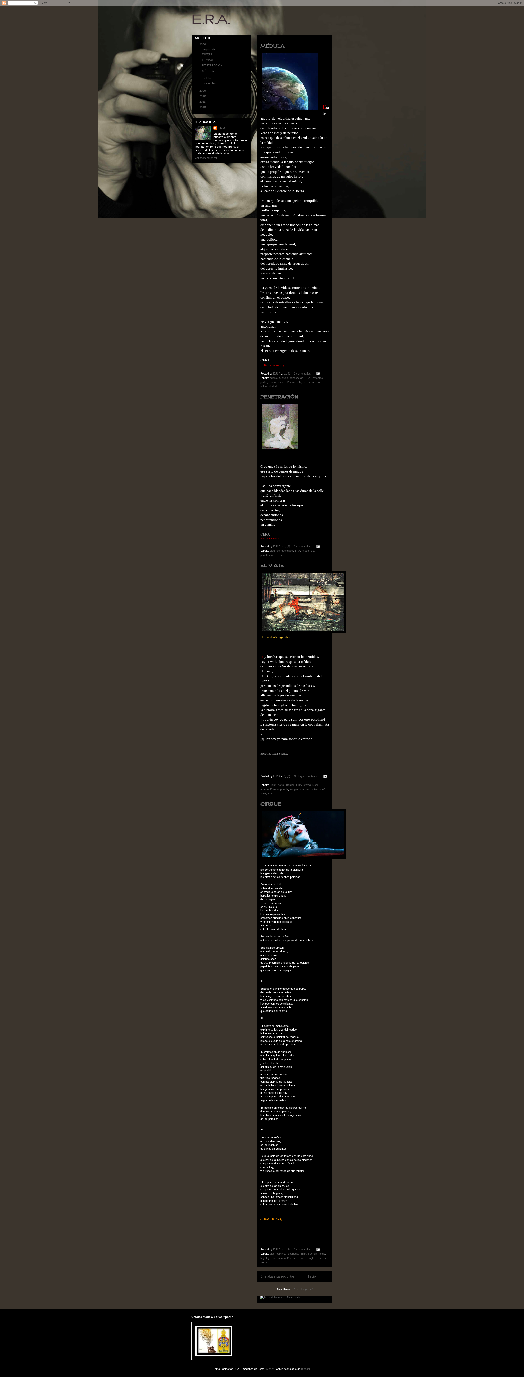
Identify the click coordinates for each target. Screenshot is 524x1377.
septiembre (210, 49)
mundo (282, 1258)
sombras (304, 789)
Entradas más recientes (277, 1276)
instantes (317, 377)
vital (317, 382)
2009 (203, 90)
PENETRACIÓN (279, 396)
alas (272, 1253)
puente (284, 789)
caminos (275, 550)
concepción (296, 377)
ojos (313, 550)
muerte (264, 789)
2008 (203, 44)
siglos (312, 1258)
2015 (203, 107)
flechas (312, 1253)
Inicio (312, 1276)
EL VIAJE (272, 565)
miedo (305, 550)
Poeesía (292, 1258)
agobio (274, 377)
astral (281, 784)
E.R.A (221, 128)
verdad (264, 1262)
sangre (294, 789)
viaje (263, 793)
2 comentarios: (303, 373)
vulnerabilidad (268, 386)
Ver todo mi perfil (206, 158)
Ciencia (283, 377)
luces (315, 784)
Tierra (310, 382)
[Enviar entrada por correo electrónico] (318, 373)
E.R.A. (211, 18)
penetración (267, 555)
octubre (208, 78)
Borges (290, 784)
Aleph (273, 784)
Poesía (291, 382)
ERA (307, 377)
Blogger (305, 1368)
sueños (321, 1258)
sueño (322, 789)
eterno (307, 784)
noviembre (210, 83)
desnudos (287, 550)
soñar (314, 789)
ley (267, 1258)
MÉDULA (272, 46)
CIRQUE (270, 804)
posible (303, 1258)
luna (273, 1258)
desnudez (293, 1253)
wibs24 (270, 1368)
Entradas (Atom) (303, 1289)
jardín (263, 382)
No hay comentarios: (306, 776)
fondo (321, 1253)
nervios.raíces (277, 382)
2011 (202, 101)
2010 (203, 96)
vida (270, 793)
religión (301, 382)
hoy (262, 1258)
